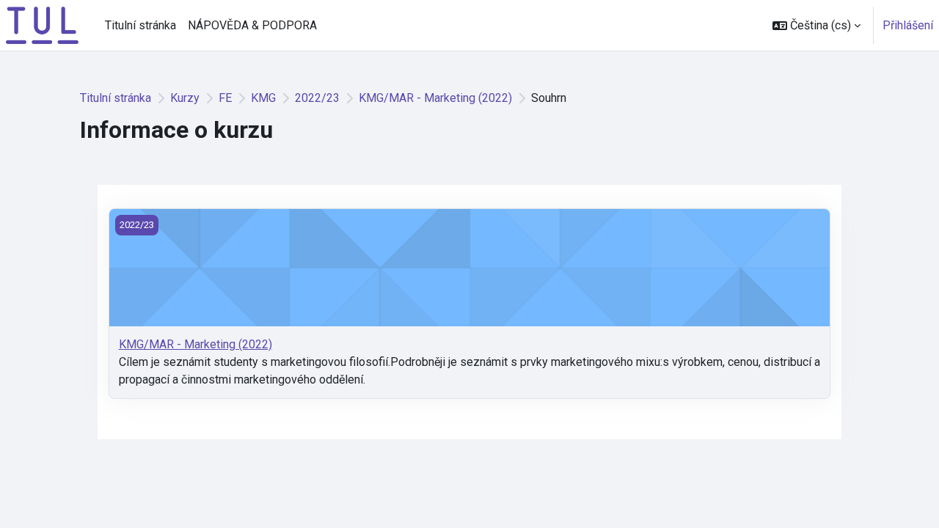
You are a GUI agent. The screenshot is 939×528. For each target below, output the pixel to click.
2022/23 (317, 98)
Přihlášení (908, 25)
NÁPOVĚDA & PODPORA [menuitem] (252, 25)
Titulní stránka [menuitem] (140, 25)
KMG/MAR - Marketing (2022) (435, 98)
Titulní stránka (115, 98)
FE (225, 98)
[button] (816, 25)
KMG (263, 98)
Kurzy (185, 98)
